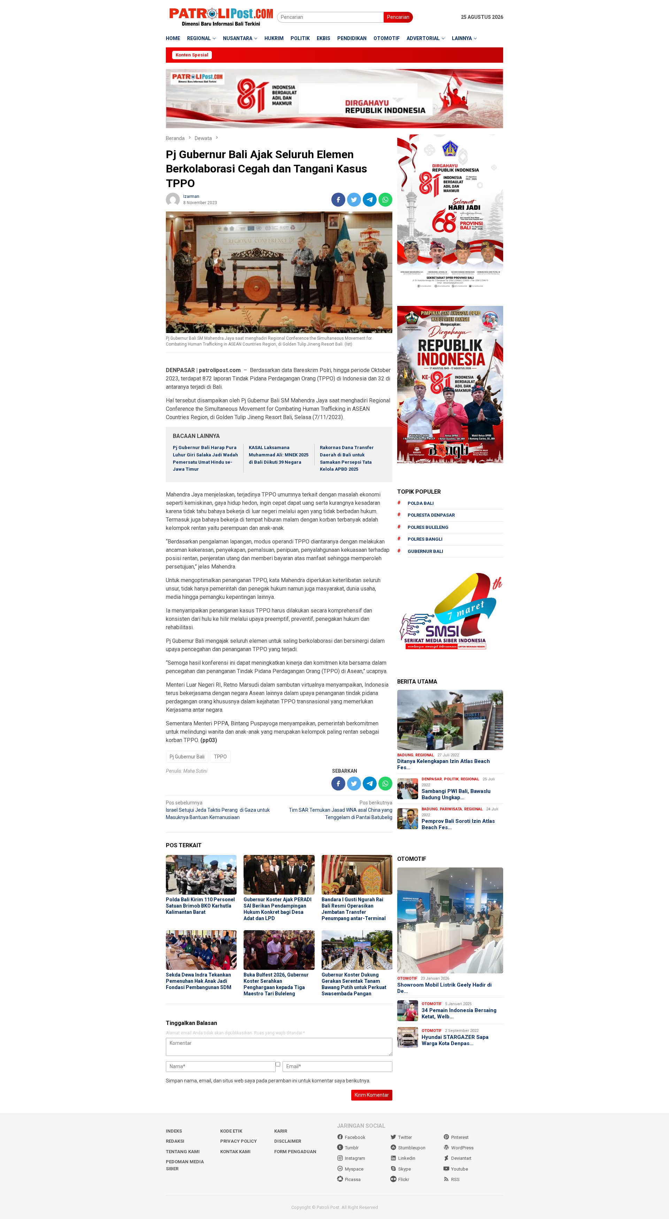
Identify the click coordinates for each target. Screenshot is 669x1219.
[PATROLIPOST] (221, 17)
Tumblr (352, 1147)
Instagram (355, 1158)
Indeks (174, 1131)
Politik (451, 779)
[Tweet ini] (354, 200)
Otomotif (407, 978)
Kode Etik (231, 1131)
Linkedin (406, 1158)
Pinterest (460, 1137)
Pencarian (398, 17)
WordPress (462, 1147)
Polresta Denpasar (431, 515)
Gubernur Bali (425, 551)
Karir (280, 1131)
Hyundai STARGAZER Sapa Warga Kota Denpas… (455, 1040)
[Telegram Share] (370, 200)
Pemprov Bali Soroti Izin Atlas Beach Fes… (458, 824)
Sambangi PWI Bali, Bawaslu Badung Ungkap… (456, 794)
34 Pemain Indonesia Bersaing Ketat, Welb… (459, 1013)
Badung (405, 755)
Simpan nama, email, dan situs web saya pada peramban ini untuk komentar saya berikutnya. (268, 1080)
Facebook (355, 1137)
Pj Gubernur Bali (187, 756)
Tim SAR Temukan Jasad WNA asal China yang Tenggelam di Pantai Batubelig (340, 810)
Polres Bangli (425, 539)
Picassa (353, 1179)
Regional (424, 755)
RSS (455, 1179)
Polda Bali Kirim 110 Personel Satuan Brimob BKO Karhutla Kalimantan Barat (200, 906)
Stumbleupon (411, 1147)
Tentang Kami (183, 1151)
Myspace (354, 1169)
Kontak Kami (235, 1151)
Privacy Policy (238, 1141)
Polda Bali (421, 503)
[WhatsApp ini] (385, 200)
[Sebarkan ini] (338, 200)
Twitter (405, 1137)
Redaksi (175, 1141)
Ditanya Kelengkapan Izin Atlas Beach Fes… (443, 764)
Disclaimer (287, 1141)
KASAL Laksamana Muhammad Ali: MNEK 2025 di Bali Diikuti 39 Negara (278, 455)
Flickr (403, 1179)
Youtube (459, 1169)
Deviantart (461, 1158)
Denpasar (432, 779)
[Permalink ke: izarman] (173, 199)
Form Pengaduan (295, 1151)
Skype (404, 1169)
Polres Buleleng (428, 527)
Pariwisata (451, 809)
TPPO (220, 756)
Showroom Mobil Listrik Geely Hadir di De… (444, 988)
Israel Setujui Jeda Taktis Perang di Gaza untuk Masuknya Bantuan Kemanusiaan (218, 810)
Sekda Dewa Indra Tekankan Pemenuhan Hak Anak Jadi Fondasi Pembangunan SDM (198, 981)
